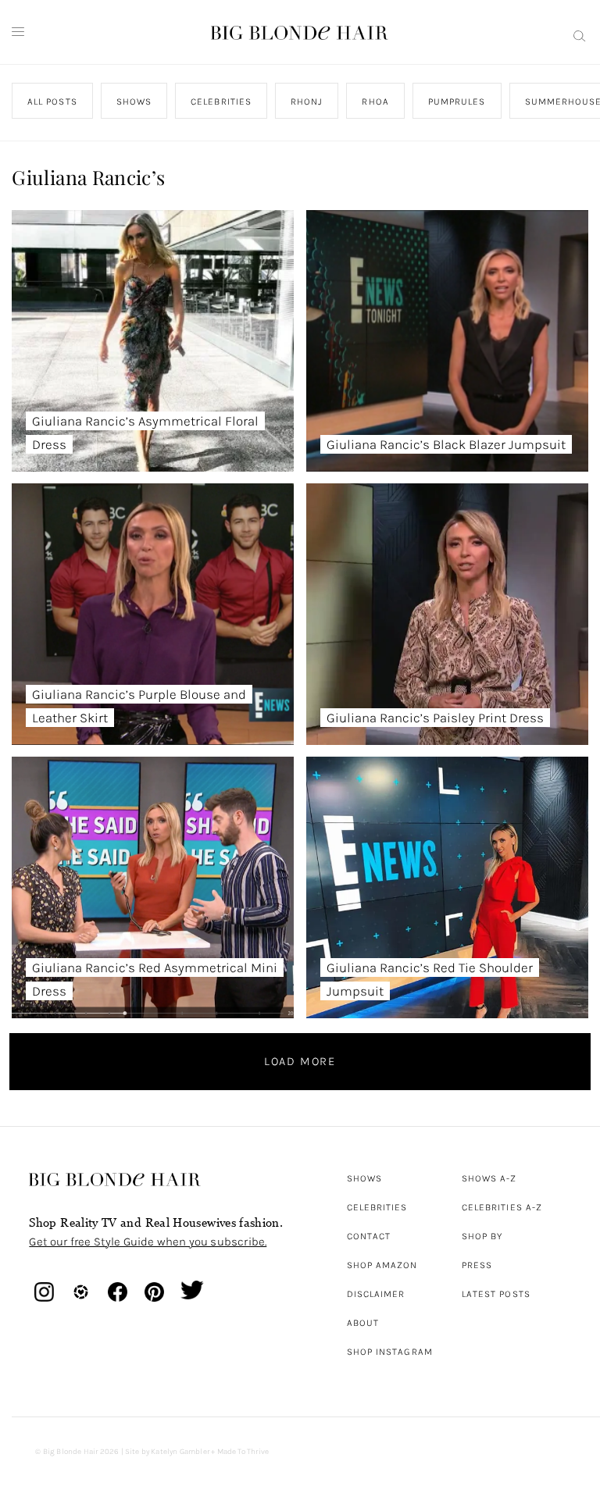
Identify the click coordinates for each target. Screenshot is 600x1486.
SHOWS (134, 101)
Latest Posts (496, 1293)
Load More (300, 1061)
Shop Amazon (382, 1265)
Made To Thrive (243, 1451)
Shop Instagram (390, 1351)
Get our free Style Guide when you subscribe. (147, 1242)
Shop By (482, 1236)
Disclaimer (376, 1293)
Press (477, 1265)
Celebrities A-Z (502, 1207)
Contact (369, 1236)
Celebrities (377, 1207)
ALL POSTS (52, 101)
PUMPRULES (457, 101)
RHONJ (307, 101)
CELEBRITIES (221, 101)
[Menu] (18, 32)
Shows (364, 1178)
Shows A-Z (489, 1178)
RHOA (375, 101)
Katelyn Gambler (180, 1451)
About (363, 1322)
